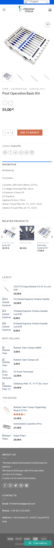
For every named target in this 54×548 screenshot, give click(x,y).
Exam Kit (6, 245)
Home (5, 89)
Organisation (19, 89)
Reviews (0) (8, 170)
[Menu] (4, 9)
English (34, 1)
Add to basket (30, 132)
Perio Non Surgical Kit (42, 246)
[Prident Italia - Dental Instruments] (27, 9)
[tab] (27, 164)
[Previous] (7, 45)
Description (9, 164)
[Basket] (50, 9)
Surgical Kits (37, 89)
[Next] (47, 45)
